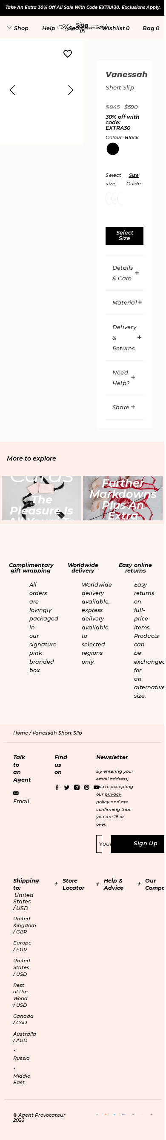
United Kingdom (24, 925)
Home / (22, 733)
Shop (21, 28)
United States (21, 967)
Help (48, 28)
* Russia (21, 1054)
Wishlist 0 (115, 28)
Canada (23, 1019)
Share (120, 407)
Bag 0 (151, 28)
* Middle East (21, 1075)
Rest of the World (20, 995)
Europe (22, 946)
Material (124, 302)
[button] (82, 28)
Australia (24, 1037)
